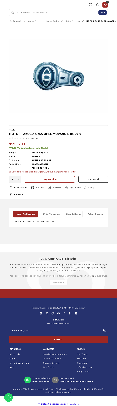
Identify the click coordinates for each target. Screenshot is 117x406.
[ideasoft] (43, 404)
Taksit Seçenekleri (97, 214)
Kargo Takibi (83, 371)
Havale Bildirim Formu (19, 363)
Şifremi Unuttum (84, 367)
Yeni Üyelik (82, 354)
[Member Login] (97, 4)
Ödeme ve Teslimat (52, 358)
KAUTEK (12, 130)
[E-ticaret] (58, 404)
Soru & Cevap (73, 214)
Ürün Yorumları (51, 214)
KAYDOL (58, 339)
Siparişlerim (82, 363)
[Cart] (105, 5)
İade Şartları (48, 367)
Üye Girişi (81, 358)
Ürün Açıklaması (26, 214)
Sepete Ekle (50, 179)
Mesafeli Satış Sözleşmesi (55, 354)
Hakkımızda (14, 354)
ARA (103, 12)
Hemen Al (93, 179)
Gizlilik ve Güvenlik (51, 363)
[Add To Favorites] (18, 187)
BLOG (11, 367)
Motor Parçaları (40, 152)
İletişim (12, 358)
